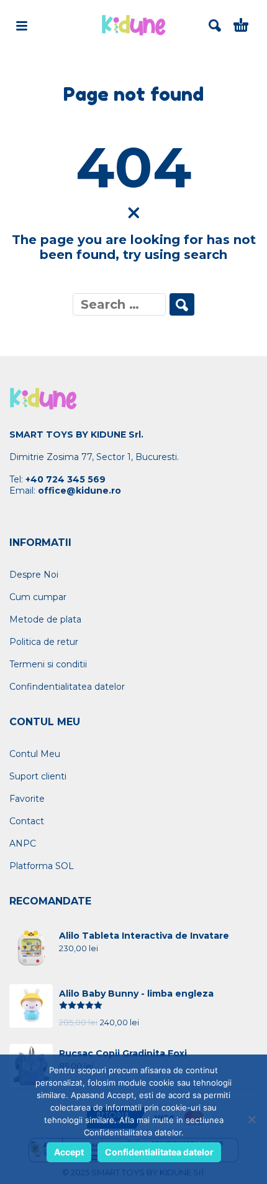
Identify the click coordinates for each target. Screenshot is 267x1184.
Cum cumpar (37, 597)
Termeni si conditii (48, 664)
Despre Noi (33, 574)
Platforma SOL (41, 866)
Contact (26, 821)
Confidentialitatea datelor (159, 1152)
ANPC (22, 843)
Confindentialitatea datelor (67, 686)
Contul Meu (34, 753)
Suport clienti (37, 776)
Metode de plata (45, 619)
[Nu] (251, 1119)
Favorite (27, 798)
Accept (69, 1152)
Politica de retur (43, 641)
